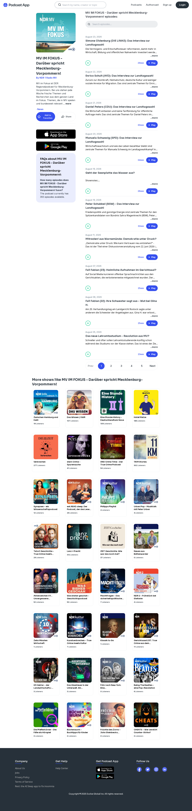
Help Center (62, 768)
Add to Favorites (47, 116)
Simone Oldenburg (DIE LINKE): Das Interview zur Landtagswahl (117, 42)
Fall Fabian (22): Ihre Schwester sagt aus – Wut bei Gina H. (121, 302)
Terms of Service (24, 781)
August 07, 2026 (93, 266)
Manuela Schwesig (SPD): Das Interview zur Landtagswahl (113, 139)
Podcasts (136, 4)
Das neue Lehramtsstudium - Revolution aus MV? (117, 336)
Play (153, 63)
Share (68, 116)
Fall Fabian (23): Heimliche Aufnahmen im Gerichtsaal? (120, 270)
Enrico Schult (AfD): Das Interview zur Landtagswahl (119, 75)
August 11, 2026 (93, 235)
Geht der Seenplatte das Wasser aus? (110, 172)
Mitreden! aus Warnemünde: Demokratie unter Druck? (120, 238)
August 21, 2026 (93, 103)
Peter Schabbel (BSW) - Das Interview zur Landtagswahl (112, 205)
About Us (20, 768)
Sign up (167, 4)
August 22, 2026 (93, 72)
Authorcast (152, 4)
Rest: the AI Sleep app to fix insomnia (34, 786)
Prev (90, 365)
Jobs (17, 772)
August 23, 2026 (93, 37)
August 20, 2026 (93, 134)
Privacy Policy (22, 777)
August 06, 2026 (93, 297)
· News (39, 109)
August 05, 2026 (93, 332)
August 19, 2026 (93, 169)
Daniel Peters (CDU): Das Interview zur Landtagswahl (120, 106)
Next (152, 365)
